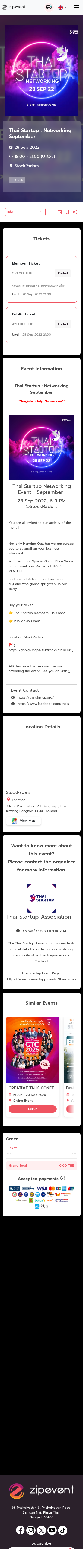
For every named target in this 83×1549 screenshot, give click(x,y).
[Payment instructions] (62, 1179)
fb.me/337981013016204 (44, 931)
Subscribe (41, 1543)
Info (10, 212)
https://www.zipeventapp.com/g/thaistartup (41, 979)
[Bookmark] (68, 212)
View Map (27, 820)
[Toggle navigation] (76, 7)
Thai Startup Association (38, 917)
